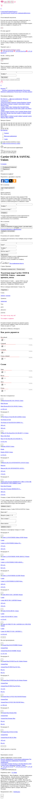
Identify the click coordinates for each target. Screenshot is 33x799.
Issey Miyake (7, 113)
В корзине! (11, 229)
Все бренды (4, 130)
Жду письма (4, 254)
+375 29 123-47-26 (20, 51)
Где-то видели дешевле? (7, 187)
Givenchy (12, 111)
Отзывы (9, 11)
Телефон (4, 74)
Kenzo (2, 116)
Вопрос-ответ (28, 763)
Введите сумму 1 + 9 (7, 515)
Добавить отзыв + (5, 506)
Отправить (4, 212)
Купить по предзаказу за (16, 227)
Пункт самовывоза (19, 13)
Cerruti (2, 107)
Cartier (7, 105)
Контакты (27, 13)
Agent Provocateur (6, 102)
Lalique (20, 116)
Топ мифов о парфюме (7, 318)
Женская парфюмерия (15, 99)
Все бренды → (5, 99)
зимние (3, 295)
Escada (15, 108)
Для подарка (26, 90)
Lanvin (30, 116)
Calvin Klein (21, 104)
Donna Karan (9, 108)
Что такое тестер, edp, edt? (8, 315)
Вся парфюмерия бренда (17, 263)
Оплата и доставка (18, 763)
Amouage (13, 102)
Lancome (24, 116)
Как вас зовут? (5, 251)
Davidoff (22, 107)
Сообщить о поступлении (7, 231)
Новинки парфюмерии (7, 91)
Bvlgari (11, 104)
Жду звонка (4, 77)
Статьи (12, 13)
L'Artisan (10, 116)
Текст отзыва (5, 518)
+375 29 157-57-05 (7, 51)
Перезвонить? (4, 58)
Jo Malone (24, 113)
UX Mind (14, 772)
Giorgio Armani (5, 111)
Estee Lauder (21, 108)
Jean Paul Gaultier (16, 113)
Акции (8, 13)
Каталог (4, 90)
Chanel (7, 107)
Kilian (6, 116)
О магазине (4, 11)
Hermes (26, 111)
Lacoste (16, 116)
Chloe (10, 107)
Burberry (5, 104)
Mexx (7, 117)
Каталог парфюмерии (7, 759)
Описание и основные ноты (8, 269)
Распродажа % (18, 91)
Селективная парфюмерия (15, 90)
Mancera (3, 117)
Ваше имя (4, 512)
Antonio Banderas (21, 102)
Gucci (16, 111)
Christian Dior (16, 107)
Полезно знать (20, 269)
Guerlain (21, 111)
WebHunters (16, 791)
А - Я (6, 128)
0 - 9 (2, 128)
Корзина (3, 87)
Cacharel (15, 104)
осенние (8, 295)
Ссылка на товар (6, 209)
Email (3, 244)
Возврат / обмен (20, 765)
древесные (4, 301)
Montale (11, 117)
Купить (3, 224)
